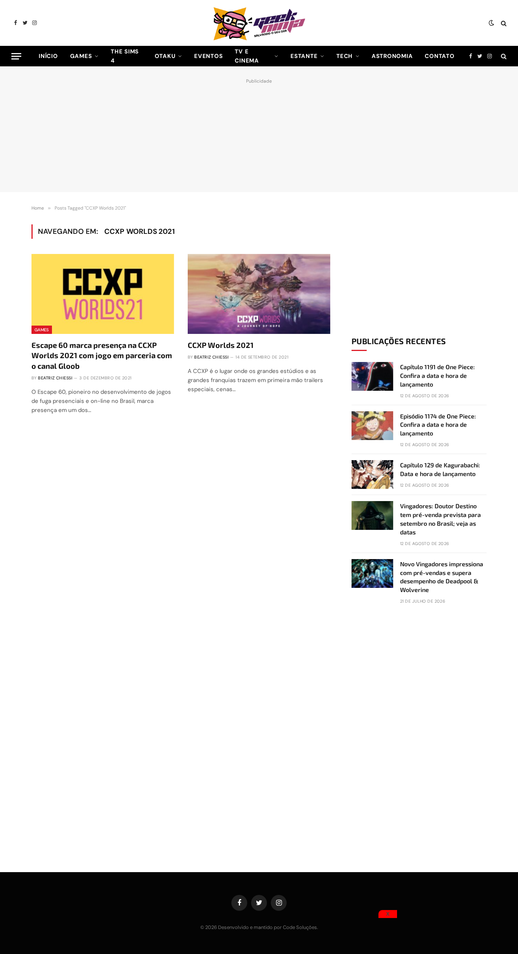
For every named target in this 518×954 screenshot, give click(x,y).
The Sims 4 (125, 56)
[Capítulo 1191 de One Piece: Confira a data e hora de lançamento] (372, 376)
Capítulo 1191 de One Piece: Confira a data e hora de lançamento (437, 375)
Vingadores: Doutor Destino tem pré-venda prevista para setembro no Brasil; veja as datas (440, 519)
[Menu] (16, 56)
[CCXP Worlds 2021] (259, 294)
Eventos (208, 56)
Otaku (165, 56)
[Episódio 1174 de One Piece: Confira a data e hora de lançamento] (372, 425)
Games (81, 56)
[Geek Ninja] (259, 23)
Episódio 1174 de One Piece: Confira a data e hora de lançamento (438, 424)
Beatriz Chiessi (55, 378)
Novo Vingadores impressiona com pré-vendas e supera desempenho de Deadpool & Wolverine (441, 577)
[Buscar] (503, 22)
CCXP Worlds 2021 (221, 344)
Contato (439, 56)
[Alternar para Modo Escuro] (491, 23)
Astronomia (392, 56)
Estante (303, 56)
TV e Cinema (247, 56)
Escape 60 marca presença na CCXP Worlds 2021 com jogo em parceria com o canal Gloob (101, 355)
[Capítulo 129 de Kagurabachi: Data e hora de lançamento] (372, 474)
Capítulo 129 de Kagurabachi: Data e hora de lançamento (440, 469)
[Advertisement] (259, 133)
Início (48, 56)
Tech (344, 56)
